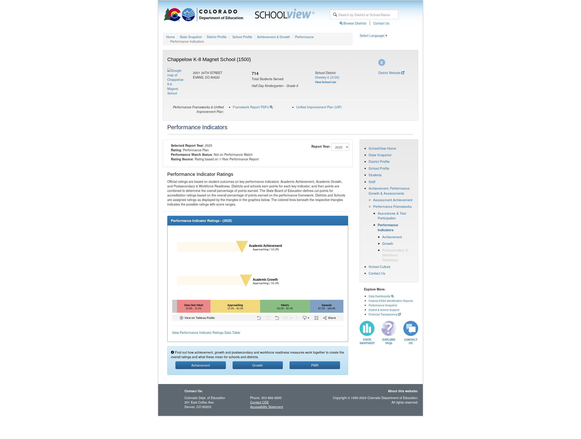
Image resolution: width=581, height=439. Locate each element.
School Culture (379, 266)
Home (170, 37)
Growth (387, 243)
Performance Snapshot (383, 305)
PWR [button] (314, 365)
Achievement (392, 236)
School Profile (242, 37)
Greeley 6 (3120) (327, 77)
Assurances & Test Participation (392, 215)
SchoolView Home (382, 148)
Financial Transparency (383, 314)
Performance (304, 37)
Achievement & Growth (273, 37)
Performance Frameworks (392, 206)
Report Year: (320, 146)
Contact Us (381, 23)
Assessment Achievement (392, 199)
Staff (372, 181)
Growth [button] (257, 365)
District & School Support (384, 310)
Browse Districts (354, 23)
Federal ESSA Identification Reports (391, 301)
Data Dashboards (380, 296)
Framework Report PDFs (251, 107)
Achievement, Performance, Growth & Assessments (389, 190)
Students (375, 174)
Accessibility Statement (266, 406)
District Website (389, 72)
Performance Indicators (388, 227)
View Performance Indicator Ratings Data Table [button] (206, 332)
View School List (325, 82)
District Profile (216, 37)
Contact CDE (259, 402)
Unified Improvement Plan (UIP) (319, 107)
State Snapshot (191, 37)
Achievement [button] (200, 365)
